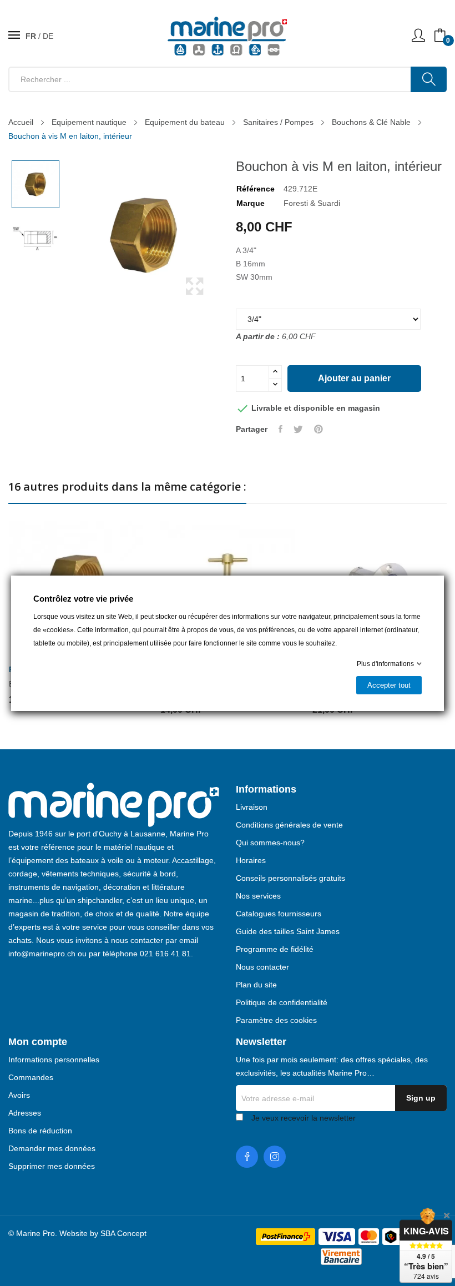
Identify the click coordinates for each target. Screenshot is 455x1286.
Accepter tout (389, 685)
